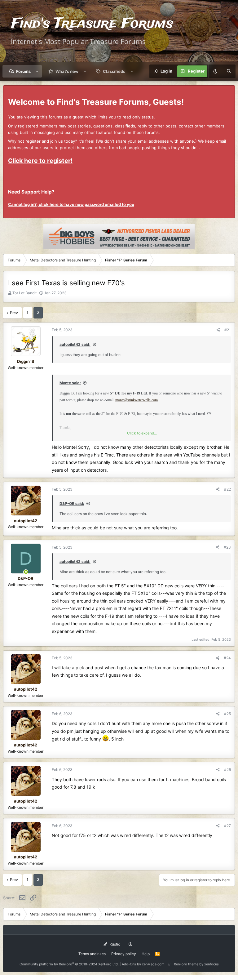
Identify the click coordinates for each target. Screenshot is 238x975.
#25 (227, 713)
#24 (227, 658)
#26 (227, 769)
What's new (66, 71)
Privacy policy (123, 953)
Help (146, 953)
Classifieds (114, 71)
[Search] (229, 71)
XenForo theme (186, 964)
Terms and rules (92, 953)
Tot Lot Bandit (24, 293)
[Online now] (26, 572)
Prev (14, 312)
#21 (227, 329)
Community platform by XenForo (69, 964)
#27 (227, 825)
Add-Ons (129, 964)
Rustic (114, 944)
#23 (227, 547)
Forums (23, 71)
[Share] (218, 330)
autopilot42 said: (75, 344)
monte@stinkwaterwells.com (136, 400)
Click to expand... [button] (142, 433)
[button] (37, 71)
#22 (227, 489)
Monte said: (70, 383)
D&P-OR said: (72, 503)
